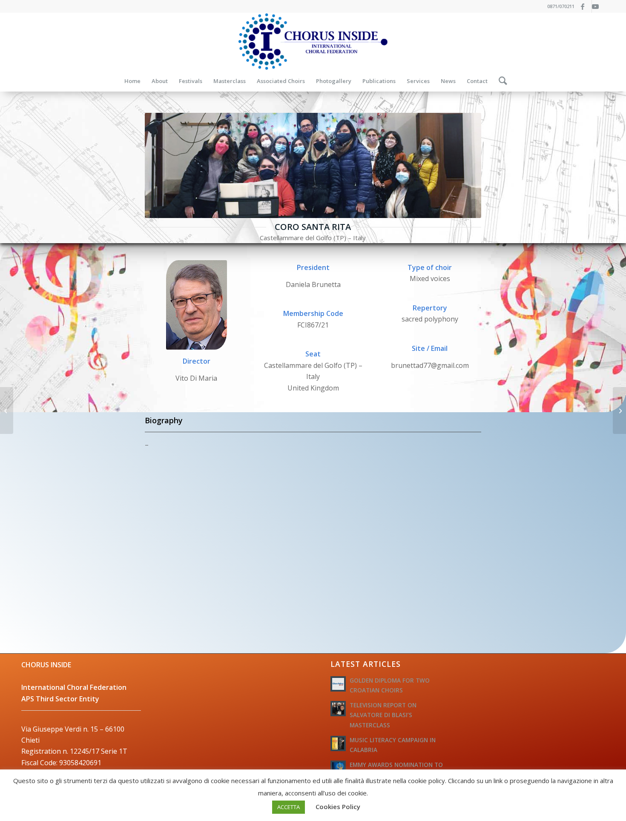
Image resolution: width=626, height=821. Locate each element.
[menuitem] (132, 81)
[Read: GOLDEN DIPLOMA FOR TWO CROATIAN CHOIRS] (338, 684)
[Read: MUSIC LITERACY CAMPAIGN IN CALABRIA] (338, 743)
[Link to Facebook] (585, 6)
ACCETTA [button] (288, 807)
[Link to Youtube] (598, 6)
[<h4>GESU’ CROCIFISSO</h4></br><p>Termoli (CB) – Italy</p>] (619, 410)
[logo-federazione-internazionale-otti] (313, 41)
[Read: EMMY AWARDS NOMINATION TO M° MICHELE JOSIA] (338, 768)
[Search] (500, 81)
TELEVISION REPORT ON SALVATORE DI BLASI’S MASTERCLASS (383, 715)
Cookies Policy (338, 806)
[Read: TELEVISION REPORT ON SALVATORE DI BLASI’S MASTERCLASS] (338, 708)
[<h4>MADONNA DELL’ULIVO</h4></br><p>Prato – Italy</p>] (6, 410)
